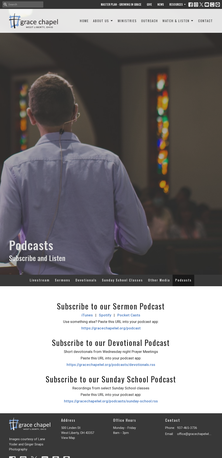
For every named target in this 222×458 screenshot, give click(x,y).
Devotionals (86, 280)
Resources (176, 4)
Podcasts (183, 280)
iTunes (87, 315)
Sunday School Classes (122, 280)
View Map (68, 438)
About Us (101, 20)
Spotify (105, 315)
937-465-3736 (187, 428)
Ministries (127, 20)
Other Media (159, 280)
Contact (205, 20)
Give (149, 4)
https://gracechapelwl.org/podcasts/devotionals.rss (111, 364)
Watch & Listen (175, 20)
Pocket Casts (128, 315)
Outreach (149, 20)
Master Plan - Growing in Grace (121, 4)
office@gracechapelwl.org (195, 434)
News (160, 4)
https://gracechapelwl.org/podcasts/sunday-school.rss (111, 401)
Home (84, 20)
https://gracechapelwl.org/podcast (111, 328)
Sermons (62, 280)
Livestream (40, 280)
